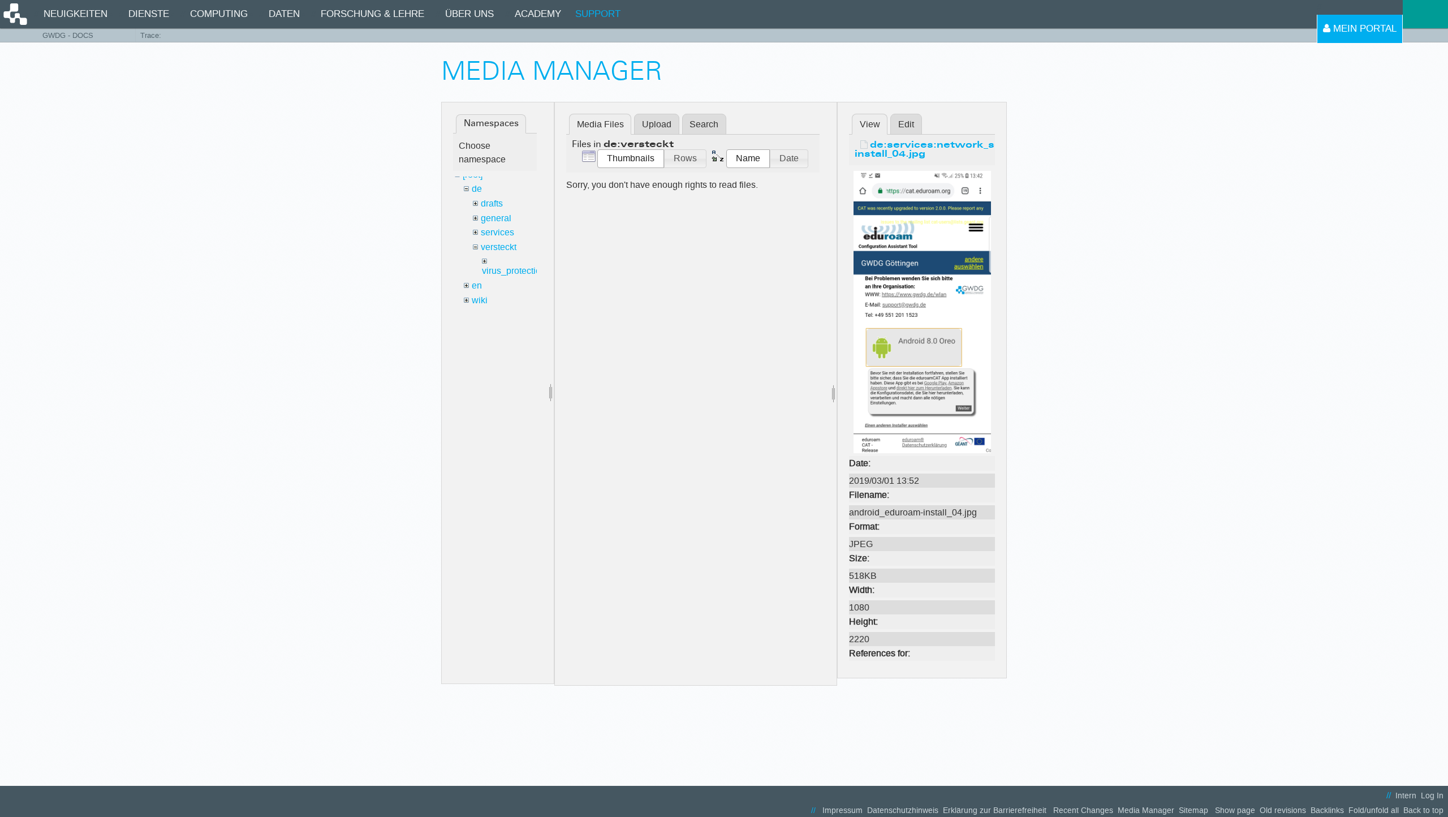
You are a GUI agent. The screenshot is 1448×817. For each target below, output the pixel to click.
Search (703, 124)
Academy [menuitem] (538, 13)
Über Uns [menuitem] (469, 13)
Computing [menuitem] (219, 13)
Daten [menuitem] (284, 13)
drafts (492, 203)
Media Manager (1146, 810)
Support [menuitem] (597, 13)
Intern (1405, 796)
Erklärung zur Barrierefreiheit (994, 810)
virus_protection (514, 271)
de (477, 189)
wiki (480, 300)
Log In (1432, 796)
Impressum (842, 810)
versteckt (498, 247)
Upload (656, 124)
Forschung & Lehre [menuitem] (372, 13)
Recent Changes (1083, 810)
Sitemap (1193, 810)
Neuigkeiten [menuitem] (75, 13)
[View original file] (922, 311)
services (497, 232)
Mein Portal (1363, 28)
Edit (906, 124)
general (496, 218)
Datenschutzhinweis (902, 810)
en (477, 285)
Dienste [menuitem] (148, 13)
